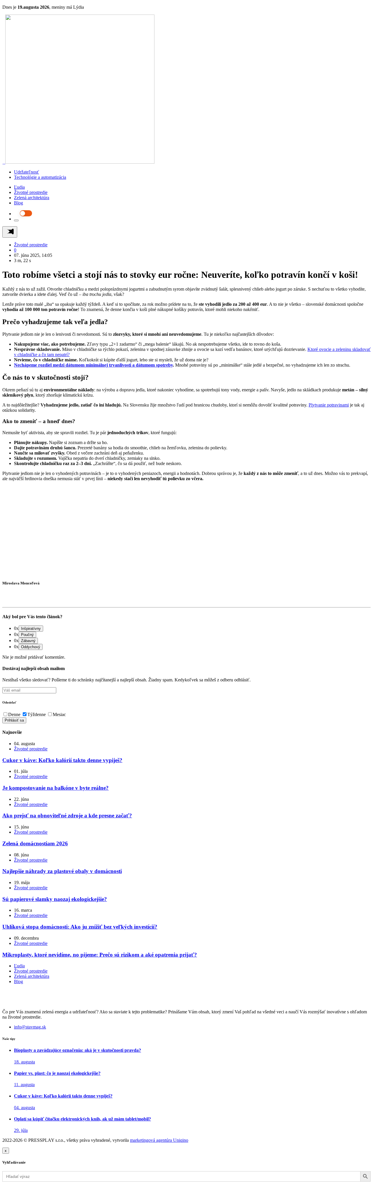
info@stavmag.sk (30, 1026)
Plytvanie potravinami (329, 404)
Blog (18, 202)
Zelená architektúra (31, 197)
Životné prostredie (30, 192)
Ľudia (19, 187)
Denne (14, 714)
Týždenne (36, 714)
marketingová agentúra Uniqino (159, 1140)
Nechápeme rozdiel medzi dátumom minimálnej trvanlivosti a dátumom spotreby (93, 365)
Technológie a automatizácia (40, 177)
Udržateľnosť (26, 171)
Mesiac (59, 714)
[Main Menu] (9, 232)
